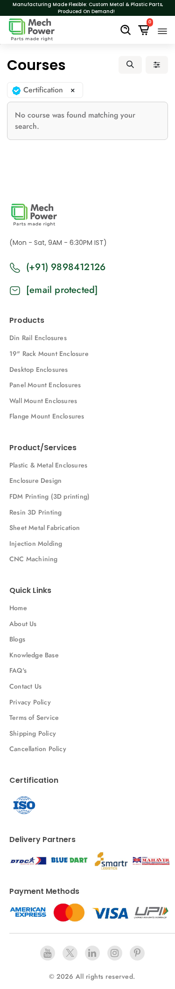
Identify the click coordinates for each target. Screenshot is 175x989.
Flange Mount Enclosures (46, 416)
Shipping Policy (32, 733)
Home (18, 608)
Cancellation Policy (37, 748)
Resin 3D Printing (36, 512)
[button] (130, 65)
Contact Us (25, 686)
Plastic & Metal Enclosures (48, 465)
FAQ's (18, 670)
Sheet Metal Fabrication (44, 527)
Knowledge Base (34, 655)
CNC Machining (33, 559)
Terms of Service (34, 717)
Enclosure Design (35, 480)
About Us (23, 623)
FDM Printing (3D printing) (49, 496)
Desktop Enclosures (38, 369)
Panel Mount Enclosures (45, 385)
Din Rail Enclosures (38, 337)
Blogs (17, 639)
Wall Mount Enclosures (43, 400)
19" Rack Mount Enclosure (49, 353)
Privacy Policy (30, 702)
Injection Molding (35, 543)
